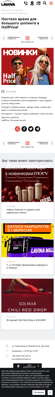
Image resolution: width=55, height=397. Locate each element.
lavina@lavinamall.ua (21, 359)
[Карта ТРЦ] (38, 3)
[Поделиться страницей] (24, 129)
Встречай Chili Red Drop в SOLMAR (26, 320)
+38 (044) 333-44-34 (21, 356)
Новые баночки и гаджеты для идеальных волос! (23, 211)
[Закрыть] (50, 392)
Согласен (39, 392)
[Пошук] (44, 3)
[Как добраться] (32, 3)
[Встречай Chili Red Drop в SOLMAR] (27, 296)
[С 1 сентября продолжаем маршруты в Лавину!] (27, 240)
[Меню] (51, 3)
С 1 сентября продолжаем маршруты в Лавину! (27, 266)
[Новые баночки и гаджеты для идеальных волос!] (27, 185)
